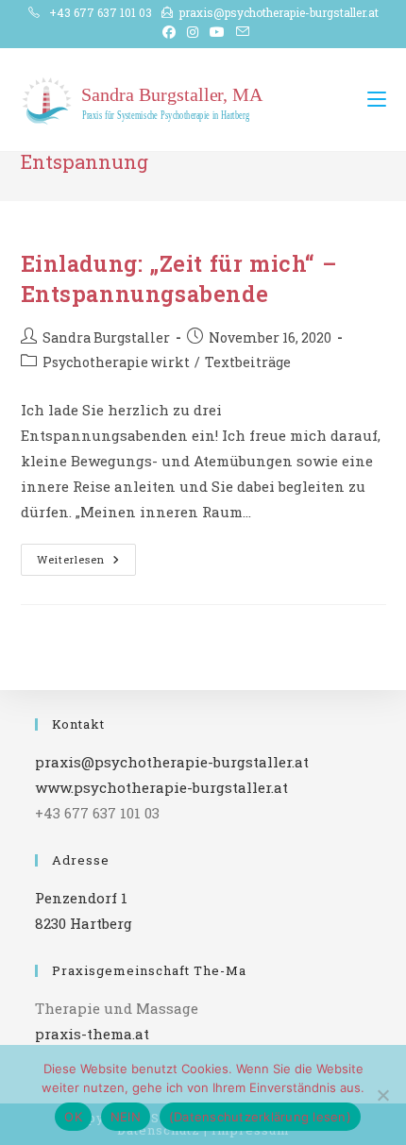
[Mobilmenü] (376, 99)
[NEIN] (382, 1095)
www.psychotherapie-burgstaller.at (161, 787)
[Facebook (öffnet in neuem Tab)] (169, 32)
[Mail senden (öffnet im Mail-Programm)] (239, 32)
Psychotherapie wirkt (116, 362)
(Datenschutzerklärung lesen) (260, 1116)
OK (73, 1116)
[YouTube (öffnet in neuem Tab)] (217, 32)
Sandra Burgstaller (106, 337)
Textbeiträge (248, 362)
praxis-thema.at (92, 1033)
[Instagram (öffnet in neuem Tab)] (192, 32)
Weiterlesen (86, 563)
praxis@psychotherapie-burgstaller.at (279, 12)
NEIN (125, 1116)
